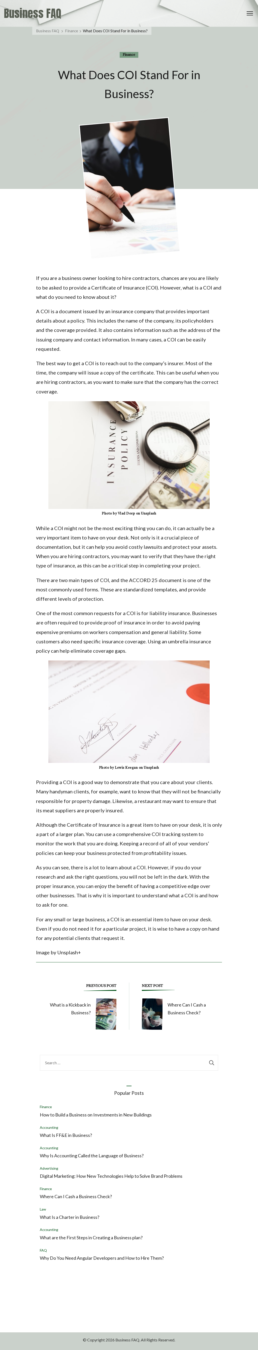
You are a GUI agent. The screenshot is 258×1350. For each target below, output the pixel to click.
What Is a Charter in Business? (69, 1217)
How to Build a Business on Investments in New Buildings (96, 1114)
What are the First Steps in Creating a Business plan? (91, 1237)
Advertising (49, 1168)
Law (43, 1209)
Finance (129, 54)
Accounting (49, 1127)
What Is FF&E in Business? (66, 1135)
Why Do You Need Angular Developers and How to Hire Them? (102, 1258)
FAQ (43, 1250)
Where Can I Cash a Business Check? (76, 1196)
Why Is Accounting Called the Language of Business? (92, 1155)
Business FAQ (32, 13)
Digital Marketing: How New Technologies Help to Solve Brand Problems (111, 1176)
